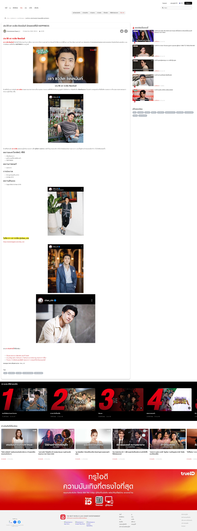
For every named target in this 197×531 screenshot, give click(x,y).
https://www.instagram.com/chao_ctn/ (13, 242)
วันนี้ (6, 8)
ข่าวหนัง (99, 13)
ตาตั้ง (30, 8)
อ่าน (21, 8)
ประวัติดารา (156, 41)
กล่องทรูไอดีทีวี (123, 524)
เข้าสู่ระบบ (188, 3)
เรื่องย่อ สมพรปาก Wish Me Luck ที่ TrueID (17, 355)
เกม (26, 8)
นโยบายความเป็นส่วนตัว (186, 520)
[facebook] (14, 522)
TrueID (9, 3)
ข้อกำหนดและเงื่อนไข (185, 517)
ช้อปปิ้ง (121, 522)
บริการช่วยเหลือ (184, 523)
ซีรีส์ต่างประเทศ (114, 13)
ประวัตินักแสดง (20, 18)
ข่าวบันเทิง (85, 13)
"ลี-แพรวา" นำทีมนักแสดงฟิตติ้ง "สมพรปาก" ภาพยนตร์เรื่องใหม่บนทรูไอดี (25, 360)
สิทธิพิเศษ (15, 8)
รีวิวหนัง (106, 13)
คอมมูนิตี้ (133, 524)
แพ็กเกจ (133, 522)
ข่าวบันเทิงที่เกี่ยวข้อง (9, 426)
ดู (131, 514)
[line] (10, 522)
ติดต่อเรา (183, 526)
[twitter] (19, 522)
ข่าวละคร (92, 13)
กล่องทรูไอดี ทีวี (173, 3)
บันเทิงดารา (13, 18)
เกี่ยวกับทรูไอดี (184, 514)
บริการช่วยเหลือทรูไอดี (124, 527)
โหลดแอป (165, 3)
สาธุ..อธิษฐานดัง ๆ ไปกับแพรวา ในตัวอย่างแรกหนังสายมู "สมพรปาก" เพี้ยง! (26, 358)
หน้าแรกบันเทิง (76, 13)
